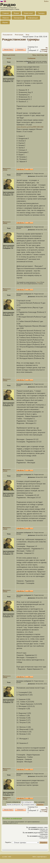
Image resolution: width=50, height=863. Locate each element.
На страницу (44, 48)
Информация (33, 18)
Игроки (5, 22)
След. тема (43, 55)
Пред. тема (35, 55)
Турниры (41, 13)
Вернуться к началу (7, 169)
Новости (5, 18)
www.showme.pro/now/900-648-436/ (30, 127)
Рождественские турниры (20, 39)
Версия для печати (9, 55)
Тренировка (18, 18)
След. (45, 51)
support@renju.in (42, 856)
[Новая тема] (8, 49)
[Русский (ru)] (2, 1)
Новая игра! (28, 13)
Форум (16, 13)
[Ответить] (20, 49)
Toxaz (38, 282)
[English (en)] (5, 1)
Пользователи (7, 35)
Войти (46, 1)
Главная (5, 13)
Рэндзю (8, 4)
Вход (27, 35)
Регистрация (19, 35)
